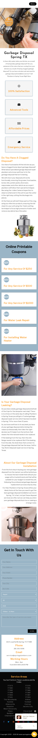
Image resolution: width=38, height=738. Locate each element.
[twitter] (8, 722)
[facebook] (4, 722)
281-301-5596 (9, 28)
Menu (33, 4)
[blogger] (13, 722)
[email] (19, 655)
